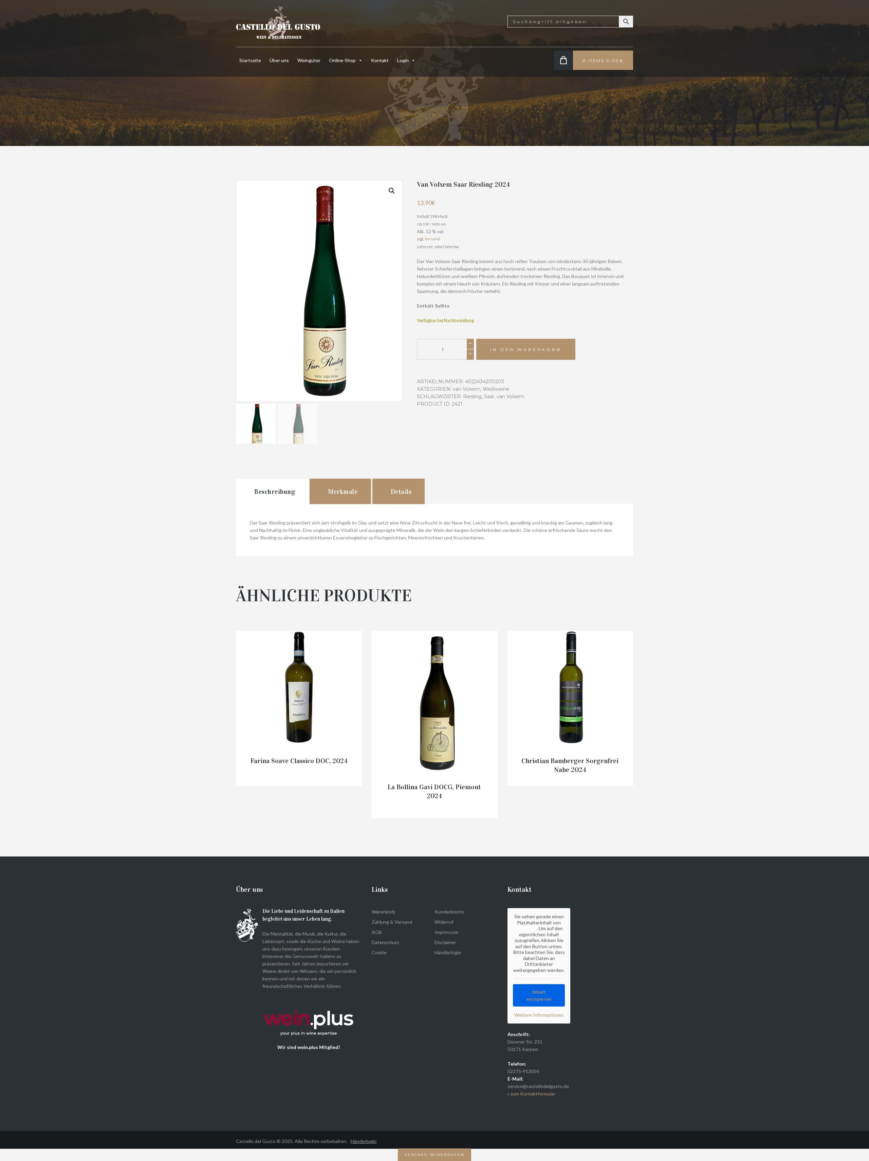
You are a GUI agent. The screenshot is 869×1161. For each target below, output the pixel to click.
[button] (392, 191)
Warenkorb (383, 912)
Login (403, 60)
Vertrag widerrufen (435, 1155)
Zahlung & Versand (392, 922)
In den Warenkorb (525, 349)
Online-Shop (342, 60)
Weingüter (308, 60)
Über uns (279, 60)
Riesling (472, 396)
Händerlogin (363, 1141)
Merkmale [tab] (342, 492)
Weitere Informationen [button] (538, 1015)
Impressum (446, 932)
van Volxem (466, 389)
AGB (377, 932)
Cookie (379, 952)
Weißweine (496, 389)
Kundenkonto (449, 912)
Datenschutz (385, 942)
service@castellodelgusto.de (538, 1086)
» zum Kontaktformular (531, 1093)
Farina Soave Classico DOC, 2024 (299, 761)
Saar (489, 396)
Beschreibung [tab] (274, 492)
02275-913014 (523, 1071)
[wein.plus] (310, 1001)
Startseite (250, 60)
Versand (432, 239)
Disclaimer (445, 942)
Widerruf (444, 922)
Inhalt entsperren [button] (539, 995)
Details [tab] (401, 492)
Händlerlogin (447, 952)
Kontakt (380, 60)
